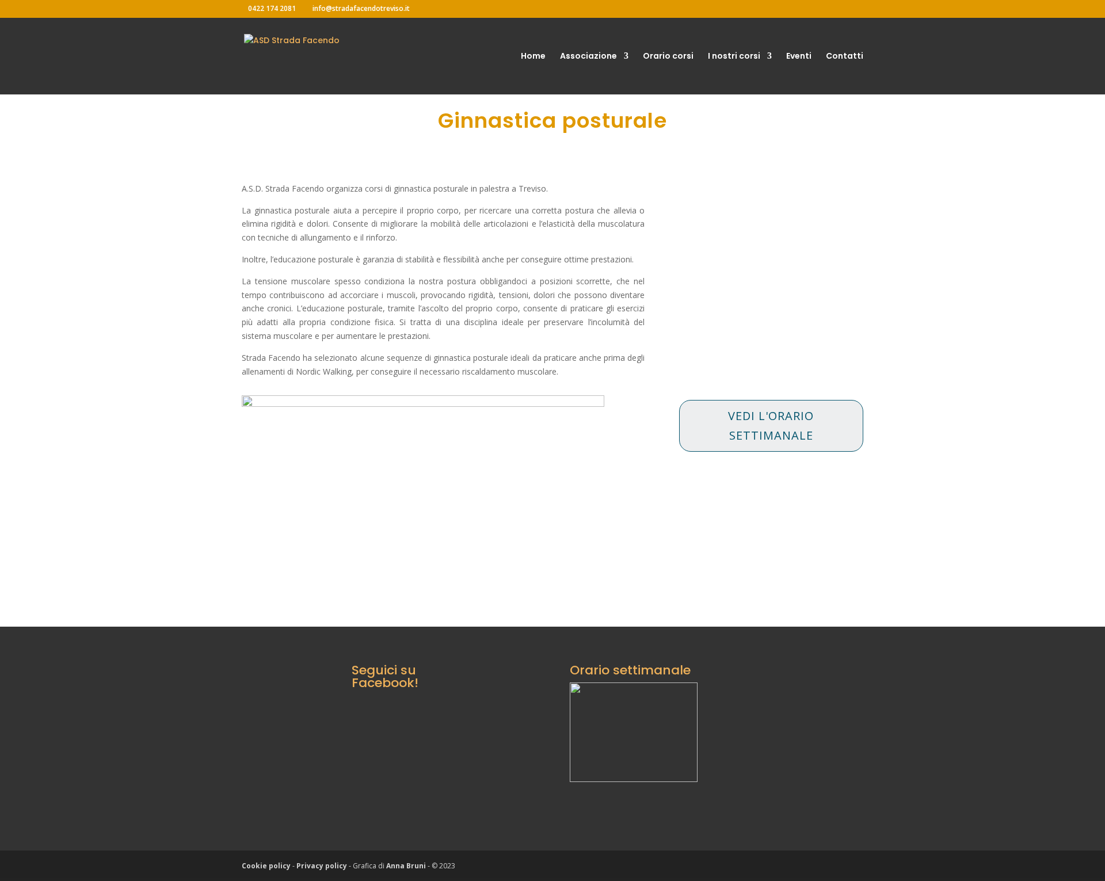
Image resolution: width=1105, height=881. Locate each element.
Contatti (844, 57)
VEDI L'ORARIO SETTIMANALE (771, 425)
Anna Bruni (406, 866)
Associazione (588, 57)
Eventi (798, 57)
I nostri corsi (734, 57)
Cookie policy (266, 866)
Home (533, 57)
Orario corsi (668, 57)
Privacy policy (321, 866)
